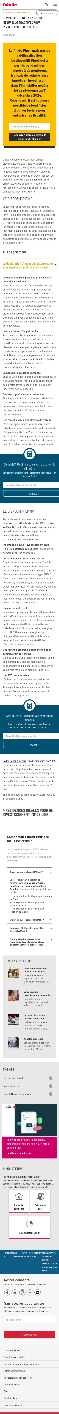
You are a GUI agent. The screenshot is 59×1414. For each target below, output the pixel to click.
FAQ (6, 1391)
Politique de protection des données (22, 1363)
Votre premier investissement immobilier (37, 993)
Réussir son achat (13, 1078)
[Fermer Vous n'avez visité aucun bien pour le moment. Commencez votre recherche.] (47, 4)
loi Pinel (10, 206)
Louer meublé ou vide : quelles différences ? (35, 970)
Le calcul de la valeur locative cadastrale (35, 1017)
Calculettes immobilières (17, 1094)
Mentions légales (12, 1350)
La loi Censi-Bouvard (14, 761)
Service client (11, 1398)
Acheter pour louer (33, 1038)
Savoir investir (11, 1086)
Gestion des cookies (14, 1404)
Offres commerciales (14, 1370)
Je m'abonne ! (29, 1334)
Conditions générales (14, 1356)
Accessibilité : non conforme (18, 1377)
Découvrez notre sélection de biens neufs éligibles (29, 137)
